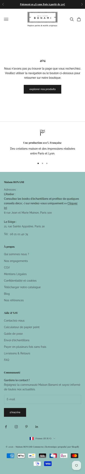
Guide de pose (13, 333)
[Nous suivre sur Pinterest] (26, 427)
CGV (7, 267)
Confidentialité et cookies (20, 280)
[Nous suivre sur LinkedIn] (37, 427)
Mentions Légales (15, 274)
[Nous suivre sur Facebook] (6, 427)
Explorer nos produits (42, 89)
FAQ (6, 360)
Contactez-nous (14, 320)
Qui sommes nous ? (16, 254)
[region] (42, 143)
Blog (7, 293)
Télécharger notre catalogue (22, 287)
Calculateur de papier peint (22, 327)
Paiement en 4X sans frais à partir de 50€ (42, 4)
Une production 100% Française (42, 142)
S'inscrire (15, 412)
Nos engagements (16, 261)
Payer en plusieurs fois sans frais (25, 346)
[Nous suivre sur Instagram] (16, 427)
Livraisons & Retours (17, 353)
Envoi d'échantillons (16, 340)
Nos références (14, 300)
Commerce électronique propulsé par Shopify (56, 446)
